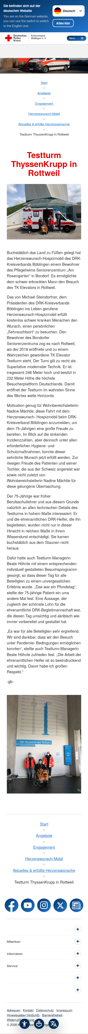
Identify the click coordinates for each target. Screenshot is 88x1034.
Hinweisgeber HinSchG (23, 1015)
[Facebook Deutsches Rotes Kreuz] (11, 905)
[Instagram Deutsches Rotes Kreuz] (44, 905)
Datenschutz (45, 1010)
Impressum (64, 1010)
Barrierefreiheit (52, 1015)
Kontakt (28, 1010)
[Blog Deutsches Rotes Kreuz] (76, 905)
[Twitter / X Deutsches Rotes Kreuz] (60, 905)
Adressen (13, 1010)
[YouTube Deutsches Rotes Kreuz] (28, 905)
